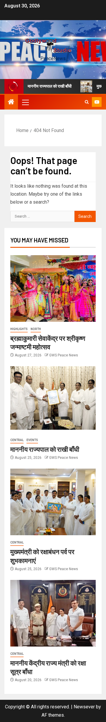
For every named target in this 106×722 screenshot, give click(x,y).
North (36, 329)
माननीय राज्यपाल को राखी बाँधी (43, 86)
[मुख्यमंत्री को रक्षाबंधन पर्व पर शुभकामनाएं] (53, 502)
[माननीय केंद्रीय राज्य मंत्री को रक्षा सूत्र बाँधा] (53, 613)
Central (17, 440)
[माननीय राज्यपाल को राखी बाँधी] (53, 399)
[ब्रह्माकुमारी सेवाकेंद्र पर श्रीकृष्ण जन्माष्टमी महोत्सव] (53, 288)
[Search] (86, 102)
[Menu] (25, 102)
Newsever (84, 707)
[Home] (11, 102)
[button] (25, 102)
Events (32, 440)
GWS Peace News (63, 355)
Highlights (19, 329)
